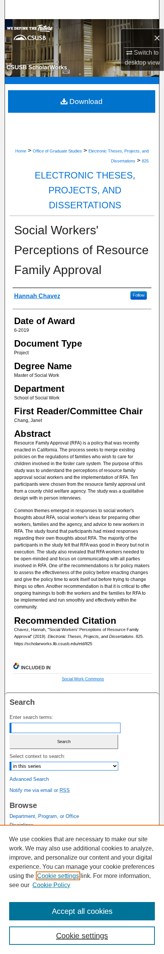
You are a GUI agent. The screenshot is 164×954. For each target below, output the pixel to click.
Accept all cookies (82, 911)
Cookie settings (58, 876)
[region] (82, 889)
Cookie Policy (51, 885)
